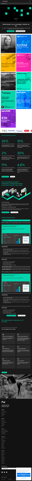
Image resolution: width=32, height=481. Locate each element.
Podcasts (3, 444)
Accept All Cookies (23, 473)
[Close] (30, 469)
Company (3, 450)
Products (3, 409)
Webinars (3, 446)
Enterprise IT (3, 414)
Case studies (3, 440)
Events (2, 455)
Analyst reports (4, 437)
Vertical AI (3, 453)
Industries (3, 418)
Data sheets (3, 441)
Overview (3, 419)
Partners (3, 459)
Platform (3, 428)
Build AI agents (4, 432)
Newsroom (3, 454)
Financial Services (4, 422)
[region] (23, 474)
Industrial (3, 413)
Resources (3, 436)
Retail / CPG (3, 410)
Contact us (3, 463)
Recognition (3, 458)
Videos (2, 445)
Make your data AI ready (5, 431)
